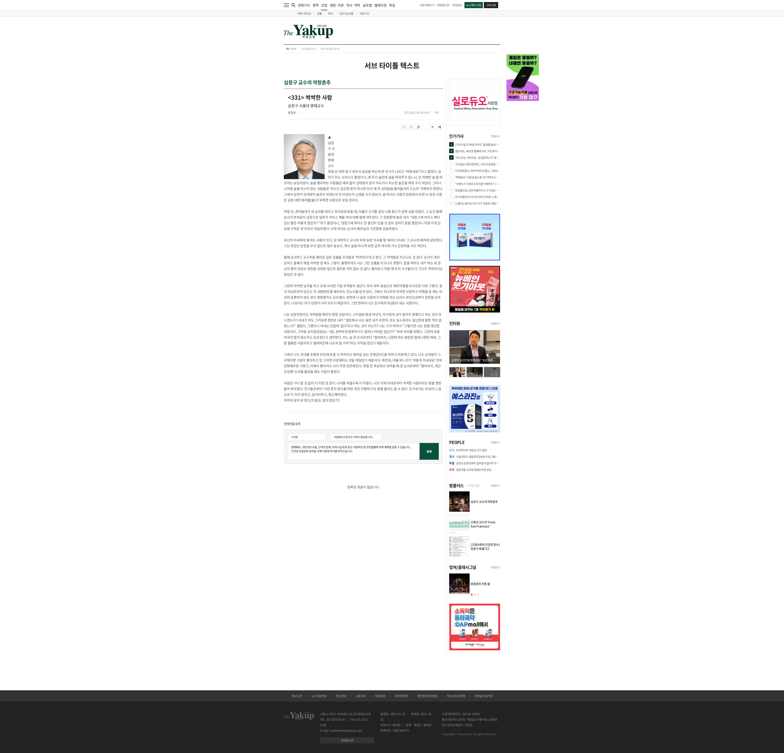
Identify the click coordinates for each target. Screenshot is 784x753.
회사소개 (297, 696)
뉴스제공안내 (319, 696)
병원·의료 (337, 5)
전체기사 (304, 5)
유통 (319, 13)
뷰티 (330, 13)
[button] (471, 594)
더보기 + (495, 136)
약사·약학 (353, 5)
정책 (316, 5)
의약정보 (457, 5)
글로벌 (367, 5)
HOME (293, 49)
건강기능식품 (346, 13)
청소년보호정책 (456, 696)
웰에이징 (380, 5)
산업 (324, 5)
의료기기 (364, 13)
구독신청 (491, 5)
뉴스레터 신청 (473, 5)
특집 (392, 5)
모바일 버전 (347, 740)
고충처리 (360, 696)
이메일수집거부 (483, 696)
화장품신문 (443, 5)
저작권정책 (401, 696)
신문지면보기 (427, 5)
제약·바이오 (304, 13)
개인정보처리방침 (427, 696)
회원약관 (380, 696)
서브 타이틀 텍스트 (330, 49)
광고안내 (341, 696)
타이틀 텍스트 (308, 49)
